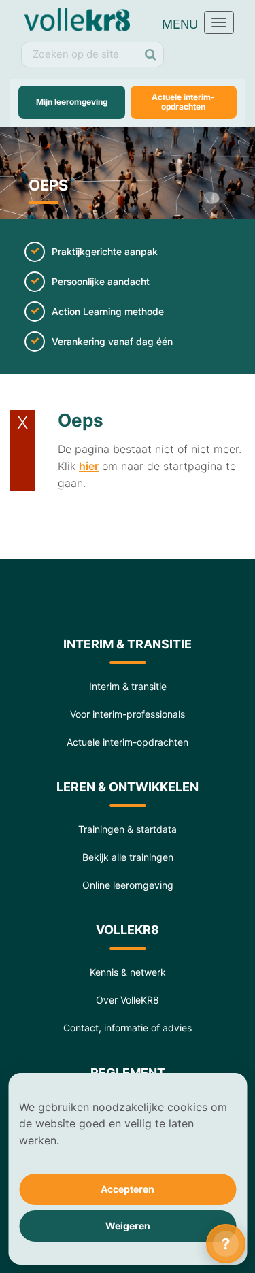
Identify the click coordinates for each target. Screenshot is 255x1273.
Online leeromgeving (127, 885)
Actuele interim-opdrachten (183, 102)
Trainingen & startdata (127, 829)
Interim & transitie (128, 686)
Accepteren (127, 1189)
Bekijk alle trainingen (127, 857)
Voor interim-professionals (127, 714)
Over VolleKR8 (127, 1000)
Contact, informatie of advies (127, 1028)
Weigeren (127, 1225)
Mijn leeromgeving (71, 102)
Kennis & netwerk (128, 972)
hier (89, 466)
